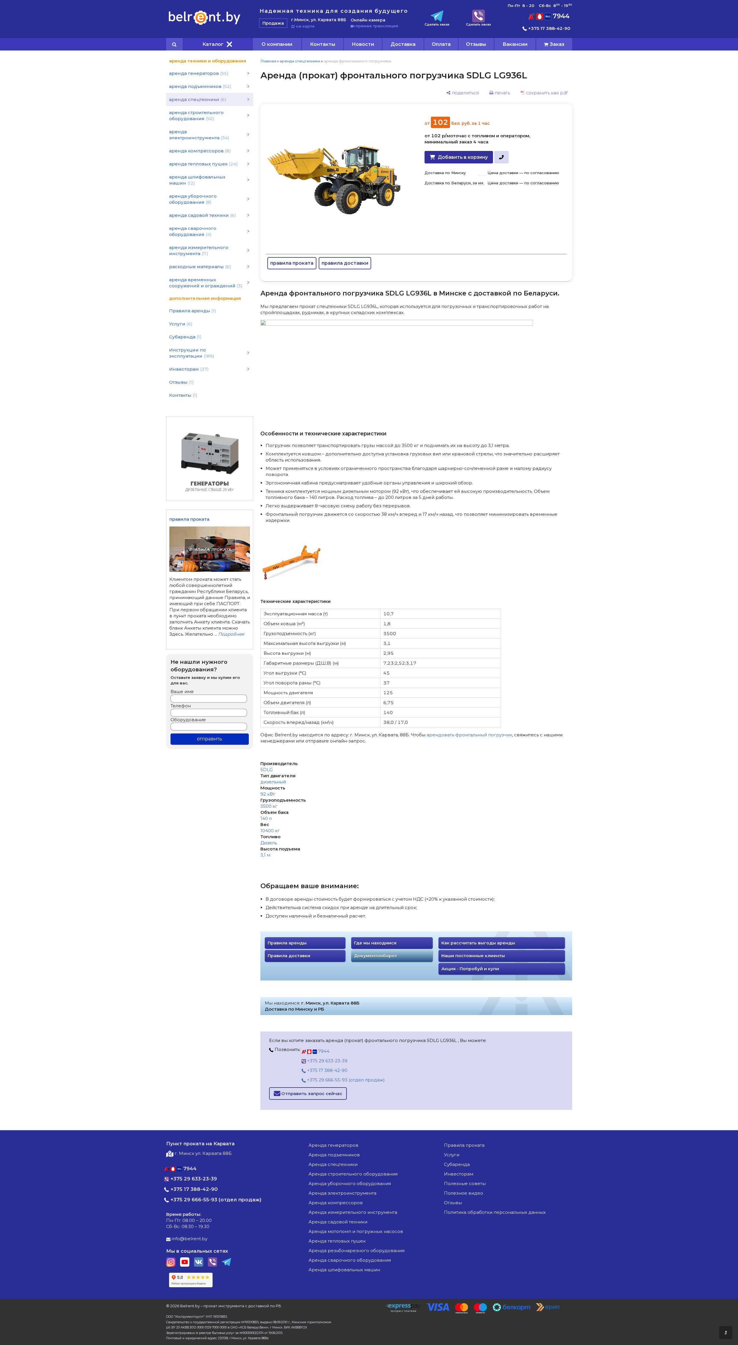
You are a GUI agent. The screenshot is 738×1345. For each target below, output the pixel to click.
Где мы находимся (375, 943)
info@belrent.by (189, 1238)
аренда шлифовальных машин (344, 1269)
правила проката (291, 263)
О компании (277, 44)
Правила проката (464, 1145)
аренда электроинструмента (342, 1193)
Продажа (273, 23)
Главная (268, 61)
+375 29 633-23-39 (326, 1060)
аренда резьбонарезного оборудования (357, 1250)
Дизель (268, 842)
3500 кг (269, 806)
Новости (363, 44)
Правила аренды (287, 943)
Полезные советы (465, 1183)
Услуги (451, 1155)
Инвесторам (458, 1174)
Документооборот (375, 955)
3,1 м (265, 855)
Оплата (441, 44)
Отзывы (476, 44)
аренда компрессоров (336, 1202)
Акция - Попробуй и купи (470, 968)
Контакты (322, 44)
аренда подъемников (334, 1155)
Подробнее (231, 634)
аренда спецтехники (300, 61)
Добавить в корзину (463, 157)
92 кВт (267, 794)
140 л (266, 818)
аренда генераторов (333, 1145)
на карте (305, 26)
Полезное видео (463, 1193)
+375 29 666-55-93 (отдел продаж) (345, 1080)
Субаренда (457, 1164)
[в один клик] (501, 157)
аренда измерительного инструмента (353, 1212)
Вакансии (515, 44)
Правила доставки (289, 955)
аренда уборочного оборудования (350, 1183)
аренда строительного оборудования (353, 1174)
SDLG (266, 769)
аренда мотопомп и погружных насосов (356, 1231)
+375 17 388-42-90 (548, 28)
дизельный (273, 782)
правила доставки (345, 263)
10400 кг (270, 830)
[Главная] (204, 24)
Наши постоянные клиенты (473, 955)
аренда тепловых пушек (337, 1241)
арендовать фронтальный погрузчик (469, 735)
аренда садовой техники (338, 1222)
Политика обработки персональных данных (495, 1212)
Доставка (403, 44)
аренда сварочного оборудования (350, 1260)
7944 (560, 16)
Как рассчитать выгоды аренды (478, 943)
